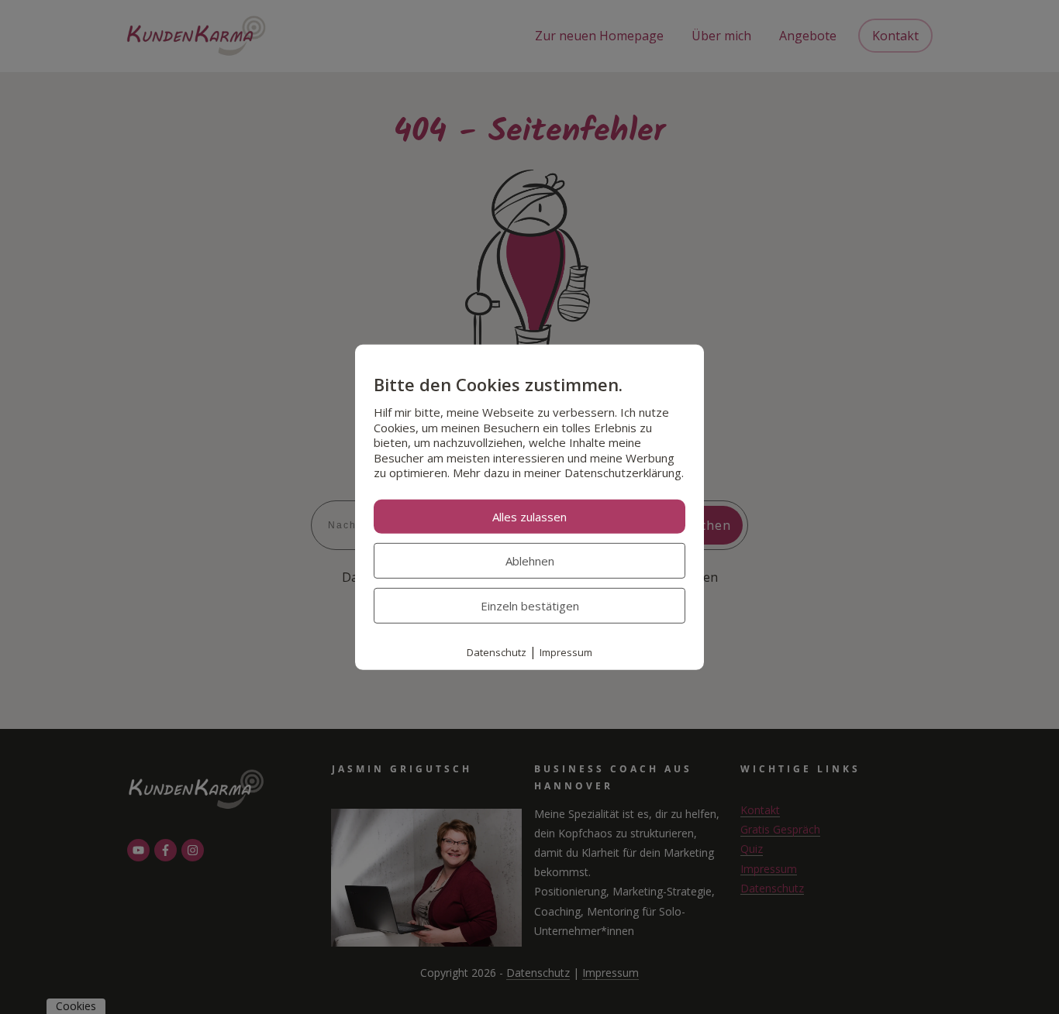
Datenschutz (496, 652)
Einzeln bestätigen (530, 606)
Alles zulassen (529, 516)
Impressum (566, 652)
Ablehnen (529, 561)
